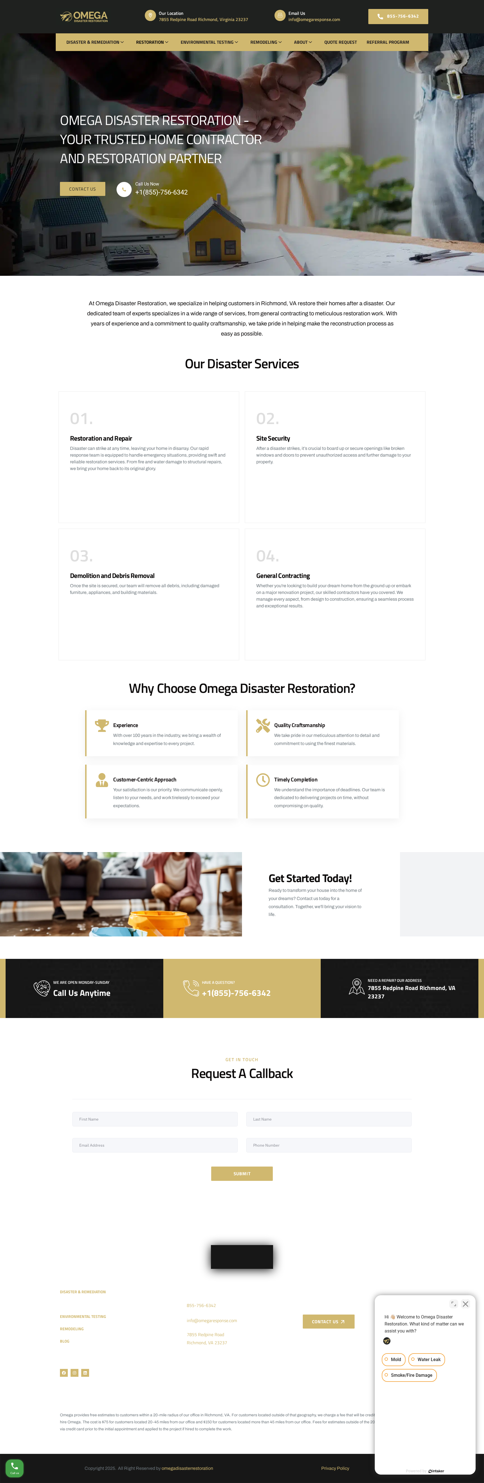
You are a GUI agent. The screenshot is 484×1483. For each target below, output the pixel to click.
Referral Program (388, 42)
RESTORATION (150, 42)
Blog (64, 1341)
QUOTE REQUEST (340, 42)
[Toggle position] (453, 1303)
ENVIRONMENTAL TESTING (207, 42)
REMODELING (263, 42)
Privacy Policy (335, 1468)
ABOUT (301, 42)
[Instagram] (74, 1373)
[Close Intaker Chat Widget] (465, 1303)
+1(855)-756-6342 (161, 192)
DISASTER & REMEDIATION (92, 42)
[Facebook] (64, 1373)
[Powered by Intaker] (436, 1471)
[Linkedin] (85, 1373)
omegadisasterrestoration (187, 1468)
